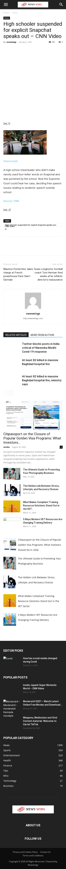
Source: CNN (11, 201)
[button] (5, 4)
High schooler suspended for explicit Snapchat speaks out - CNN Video (31, 225)
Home (6, 12)
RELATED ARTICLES (16, 335)
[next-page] (11, 393)
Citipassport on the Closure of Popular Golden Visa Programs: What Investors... (32, 438)
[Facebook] (6, 49)
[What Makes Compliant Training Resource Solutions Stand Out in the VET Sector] (11, 506)
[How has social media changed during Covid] (11, 662)
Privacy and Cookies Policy (25, 852)
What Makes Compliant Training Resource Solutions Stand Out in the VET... (41, 505)
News (15, 12)
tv (6, 229)
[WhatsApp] (30, 49)
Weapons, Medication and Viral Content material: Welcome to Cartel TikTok (40, 721)
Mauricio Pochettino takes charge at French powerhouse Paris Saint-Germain (18, 274)
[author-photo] (33, 308)
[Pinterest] (22, 49)
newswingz (11, 42)
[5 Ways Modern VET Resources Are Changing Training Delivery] (11, 523)
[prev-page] (5, 393)
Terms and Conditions (33, 855)
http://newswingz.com (33, 318)
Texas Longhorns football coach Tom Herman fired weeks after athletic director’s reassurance (48, 274)
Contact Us (45, 852)
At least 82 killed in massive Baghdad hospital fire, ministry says (41, 380)
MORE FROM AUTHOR (42, 335)
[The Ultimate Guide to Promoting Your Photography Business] (11, 474)
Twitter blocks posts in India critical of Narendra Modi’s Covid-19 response (40, 347)
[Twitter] (14, 49)
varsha (6, 447)
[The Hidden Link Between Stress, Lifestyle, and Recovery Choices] (11, 490)
